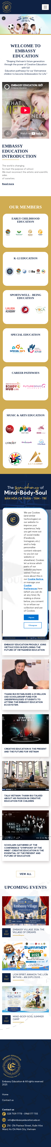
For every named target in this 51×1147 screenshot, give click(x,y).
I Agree (31, 617)
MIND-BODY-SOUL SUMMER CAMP (28, 1018)
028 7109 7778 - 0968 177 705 (22, 1113)
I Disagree (32, 625)
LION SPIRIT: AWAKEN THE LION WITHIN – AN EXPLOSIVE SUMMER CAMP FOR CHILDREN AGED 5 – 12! (30, 976)
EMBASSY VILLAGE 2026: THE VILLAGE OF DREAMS (28, 931)
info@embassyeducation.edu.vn (23, 1120)
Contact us (8, 1100)
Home (5, 1094)
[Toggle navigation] (45, 7)
